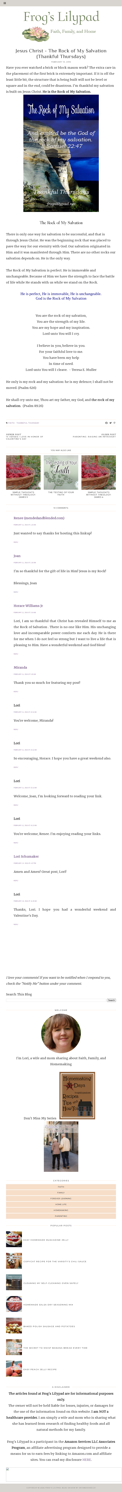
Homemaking (61, 1210)
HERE (86, 1460)
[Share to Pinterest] (114, 423)
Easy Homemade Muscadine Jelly (46, 1240)
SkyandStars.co (87, 1488)
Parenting (61, 1216)
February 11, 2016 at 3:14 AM (25, 612)
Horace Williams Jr (28, 606)
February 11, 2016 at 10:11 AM (25, 712)
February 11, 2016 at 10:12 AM (25, 750)
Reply (16, 542)
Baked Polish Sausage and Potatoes (49, 1326)
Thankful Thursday (28, 423)
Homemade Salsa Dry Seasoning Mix (48, 1304)
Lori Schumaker (26, 856)
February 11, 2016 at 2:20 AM (25, 562)
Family (61, 1193)
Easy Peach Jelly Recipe (40, 1369)
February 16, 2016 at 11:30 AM (25, 901)
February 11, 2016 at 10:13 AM (25, 788)
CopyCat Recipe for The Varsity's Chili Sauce (55, 1261)
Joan (17, 556)
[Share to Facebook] (106, 423)
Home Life (61, 1204)
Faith (11, 423)
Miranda (20, 667)
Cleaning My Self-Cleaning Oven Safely (51, 1283)
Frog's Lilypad (53, 1488)
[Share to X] (110, 423)
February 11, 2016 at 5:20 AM (25, 674)
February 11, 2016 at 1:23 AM (25, 525)
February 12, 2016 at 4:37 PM (25, 863)
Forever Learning (61, 1198)
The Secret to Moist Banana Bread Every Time (56, 1348)
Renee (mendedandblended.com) (39, 518)
